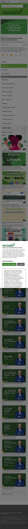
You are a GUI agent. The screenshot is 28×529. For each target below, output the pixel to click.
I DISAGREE (21, 264)
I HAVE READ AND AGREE (9, 264)
